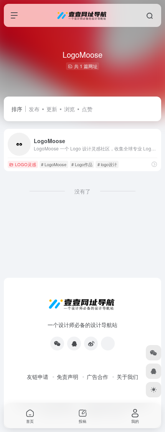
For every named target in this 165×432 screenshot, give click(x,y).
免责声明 (67, 376)
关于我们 (127, 376)
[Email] (108, 343)
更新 (51, 109)
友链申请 (37, 376)
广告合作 (97, 376)
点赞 (87, 109)
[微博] (91, 343)
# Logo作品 (81, 164)
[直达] (154, 164)
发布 (34, 109)
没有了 (82, 191)
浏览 (69, 109)
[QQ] (74, 343)
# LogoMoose (53, 164)
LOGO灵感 (25, 164)
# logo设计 (107, 164)
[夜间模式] (153, 389)
